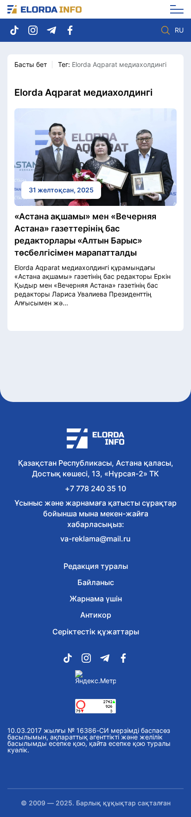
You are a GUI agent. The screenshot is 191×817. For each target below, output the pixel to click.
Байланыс (95, 582)
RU (179, 30)
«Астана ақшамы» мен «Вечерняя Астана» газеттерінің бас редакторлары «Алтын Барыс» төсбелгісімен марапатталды (85, 234)
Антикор (95, 614)
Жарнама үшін (96, 598)
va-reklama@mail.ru (95, 538)
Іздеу (165, 30)
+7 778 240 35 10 (95, 488)
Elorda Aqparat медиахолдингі (119, 64)
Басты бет (30, 64)
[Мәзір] (174, 9)
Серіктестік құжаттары (95, 631)
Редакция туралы (96, 566)
